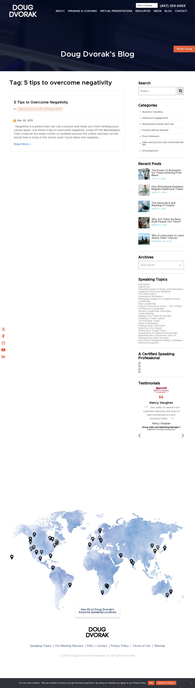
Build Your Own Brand (149, 328)
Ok (151, 683)
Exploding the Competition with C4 (157, 335)
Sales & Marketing (148, 323)
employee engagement (155, 118)
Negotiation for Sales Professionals (157, 333)
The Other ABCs (147, 294)
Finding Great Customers (151, 326)
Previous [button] (139, 436)
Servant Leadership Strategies (154, 311)
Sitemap (159, 646)
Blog (168, 11)
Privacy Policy (120, 646)
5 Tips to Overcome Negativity (41, 102)
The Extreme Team (149, 321)
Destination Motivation (150, 296)
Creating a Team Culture (151, 318)
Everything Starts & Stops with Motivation (160, 289)
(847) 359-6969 (173, 6)
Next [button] (183, 436)
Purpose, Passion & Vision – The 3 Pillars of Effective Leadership (160, 307)
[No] (191, 683)
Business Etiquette (148, 343)
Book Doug (184, 49)
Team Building (146, 313)
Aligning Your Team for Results (154, 316)
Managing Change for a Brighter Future (159, 299)
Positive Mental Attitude (155, 130)
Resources (143, 11)
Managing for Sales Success (153, 338)
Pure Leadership (147, 304)
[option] (161, 409)
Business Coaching (152, 112)
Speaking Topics (40, 646)
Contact (181, 11)
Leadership (144, 301)
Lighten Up (144, 287)
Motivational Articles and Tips (158, 124)
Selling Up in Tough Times (152, 330)
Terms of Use (142, 646)
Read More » (22, 144)
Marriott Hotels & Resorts (161, 429)
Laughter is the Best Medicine (154, 292)
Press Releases (150, 136)
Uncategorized (150, 151)
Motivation (144, 284)
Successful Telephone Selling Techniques (160, 340)
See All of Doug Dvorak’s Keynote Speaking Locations (97, 611)
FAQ (90, 646)
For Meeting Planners (69, 646)
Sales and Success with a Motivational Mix (39, 109)
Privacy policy (166, 683)
